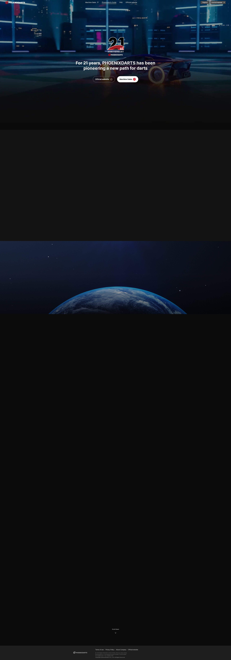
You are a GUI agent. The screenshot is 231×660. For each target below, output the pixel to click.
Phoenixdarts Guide (109, 2)
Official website (131, 2)
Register (205, 2)
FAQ (120, 2)
